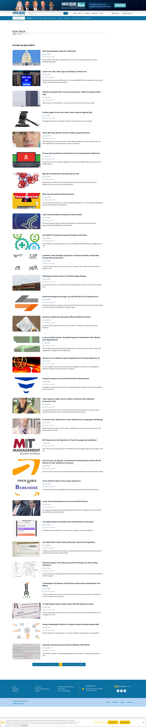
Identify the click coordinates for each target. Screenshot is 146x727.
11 (70, 664)
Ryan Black (47, 54)
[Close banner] (144, 2)
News (75, 13)
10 (67, 664)
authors (19, 34)
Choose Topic (17, 18)
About (14, 687)
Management (67, 18)
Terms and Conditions (42, 689)
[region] (73, 722)
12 (74, 664)
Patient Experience (76, 18)
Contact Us (38, 687)
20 (80, 664)
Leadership (60, 18)
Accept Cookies (125, 722)
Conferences (94, 13)
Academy (87, 13)
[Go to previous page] (34, 664)
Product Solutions (86, 18)
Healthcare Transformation (49, 18)
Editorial (15, 691)
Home (14, 34)
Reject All (113, 722)
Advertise (16, 689)
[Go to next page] (84, 664)
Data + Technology (37, 18)
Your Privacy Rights (64, 691)
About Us (115, 702)
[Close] (143, 722)
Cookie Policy (24, 725)
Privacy (37, 691)
